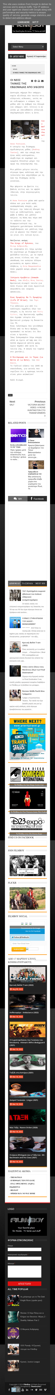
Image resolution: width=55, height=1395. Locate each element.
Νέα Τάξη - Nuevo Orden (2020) (24, 1127)
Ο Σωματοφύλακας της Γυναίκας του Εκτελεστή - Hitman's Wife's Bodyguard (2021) (27, 1042)
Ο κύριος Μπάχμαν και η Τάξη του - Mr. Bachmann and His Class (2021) (27, 1156)
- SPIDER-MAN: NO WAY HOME (22, 1193)
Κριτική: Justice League (30, 1362)
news (15, 69)
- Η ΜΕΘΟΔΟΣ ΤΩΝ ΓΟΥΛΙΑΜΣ (22, 1180)
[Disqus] (27, 541)
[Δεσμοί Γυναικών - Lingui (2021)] (27, 1084)
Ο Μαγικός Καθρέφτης (29, 1329)
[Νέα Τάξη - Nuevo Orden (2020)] (27, 1112)
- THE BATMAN (16, 1177)
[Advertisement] (31, 37)
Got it (35, 22)
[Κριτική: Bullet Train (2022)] (27, 969)
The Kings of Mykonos (21, 243)
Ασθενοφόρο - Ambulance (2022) (24, 1012)
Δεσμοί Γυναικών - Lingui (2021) (24, 1100)
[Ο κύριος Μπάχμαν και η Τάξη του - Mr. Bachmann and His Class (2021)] (27, 1139)
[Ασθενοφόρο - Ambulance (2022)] (27, 997)
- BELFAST (14, 1190)
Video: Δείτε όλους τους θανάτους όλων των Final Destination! (33, 669)
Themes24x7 (36, 1387)
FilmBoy (27, 1385)
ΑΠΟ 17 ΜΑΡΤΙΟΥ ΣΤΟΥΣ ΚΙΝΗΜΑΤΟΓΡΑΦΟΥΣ (22, 960)
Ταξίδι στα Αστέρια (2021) (21, 1072)
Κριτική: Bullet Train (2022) (21, 985)
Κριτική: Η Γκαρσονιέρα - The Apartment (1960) (32, 56)
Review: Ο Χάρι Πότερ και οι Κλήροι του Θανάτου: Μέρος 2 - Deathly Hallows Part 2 (33, 1316)
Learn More (24, 22)
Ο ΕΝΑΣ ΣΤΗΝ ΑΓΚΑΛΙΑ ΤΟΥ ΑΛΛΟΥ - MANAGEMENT (32, 621)
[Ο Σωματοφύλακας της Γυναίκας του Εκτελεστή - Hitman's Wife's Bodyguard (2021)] (27, 1024)
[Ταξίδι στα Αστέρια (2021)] (27, 1057)
